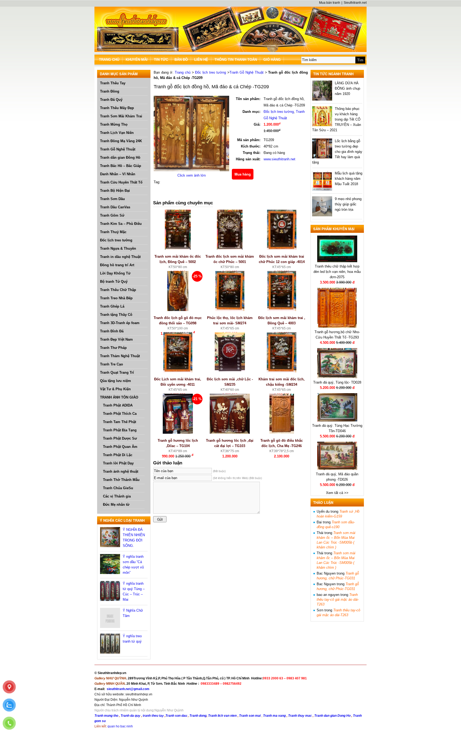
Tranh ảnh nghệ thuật (120, 471)
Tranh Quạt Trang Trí (117, 373)
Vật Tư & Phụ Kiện (115, 389)
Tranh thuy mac (300, 716)
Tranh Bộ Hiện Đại (115, 191)
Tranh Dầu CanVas (115, 207)
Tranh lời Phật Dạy (118, 463)
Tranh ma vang (275, 716)
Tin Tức (161, 60)
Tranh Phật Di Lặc (117, 455)
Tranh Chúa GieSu (118, 488)
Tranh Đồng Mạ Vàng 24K (121, 141)
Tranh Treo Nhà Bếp (116, 298)
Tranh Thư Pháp (113, 348)
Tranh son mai (250, 716)
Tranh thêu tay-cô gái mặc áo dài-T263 (338, 599)
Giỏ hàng (272, 60)
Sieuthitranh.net (355, 3)
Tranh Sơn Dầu (112, 199)
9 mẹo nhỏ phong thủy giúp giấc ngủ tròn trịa (348, 204)
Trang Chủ (109, 60)
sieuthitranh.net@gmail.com (128, 689)
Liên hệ (201, 60)
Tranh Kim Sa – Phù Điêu (121, 224)
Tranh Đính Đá (112, 331)
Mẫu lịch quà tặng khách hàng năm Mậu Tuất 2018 (348, 178)
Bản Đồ (181, 60)
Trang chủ (182, 72)
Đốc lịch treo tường (116, 240)
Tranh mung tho (106, 716)
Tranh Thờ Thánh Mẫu (121, 480)
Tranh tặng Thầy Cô (116, 315)
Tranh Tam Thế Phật (119, 422)
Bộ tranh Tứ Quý (114, 282)
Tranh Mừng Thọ (114, 124)
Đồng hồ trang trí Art (117, 265)
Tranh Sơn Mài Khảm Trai (121, 116)
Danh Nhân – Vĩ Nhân (117, 174)
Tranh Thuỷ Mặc (113, 232)
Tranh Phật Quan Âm (120, 447)
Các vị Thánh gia (117, 496)
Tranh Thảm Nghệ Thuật (120, 356)
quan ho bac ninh (120, 726)
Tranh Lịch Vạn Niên (117, 133)
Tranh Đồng (109, 91)
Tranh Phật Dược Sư (120, 438)
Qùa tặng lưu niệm (115, 381)
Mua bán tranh (329, 3)
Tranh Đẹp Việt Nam (116, 339)
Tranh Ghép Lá (112, 306)
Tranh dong (197, 716)
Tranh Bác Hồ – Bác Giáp (120, 166)
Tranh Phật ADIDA (118, 405)
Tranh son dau (176, 716)
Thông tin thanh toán (235, 60)
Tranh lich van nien (222, 716)
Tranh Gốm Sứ (112, 215)
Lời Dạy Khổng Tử (115, 273)
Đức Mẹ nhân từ (116, 505)
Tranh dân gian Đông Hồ (120, 158)
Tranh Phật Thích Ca (120, 414)
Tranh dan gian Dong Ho (332, 716)
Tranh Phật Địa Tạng (120, 430)
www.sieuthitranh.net (279, 159)
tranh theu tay (153, 716)
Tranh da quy (130, 716)
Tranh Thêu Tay (112, 83)
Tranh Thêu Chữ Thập (118, 290)
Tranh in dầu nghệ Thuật (120, 257)
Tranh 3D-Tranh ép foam (120, 323)
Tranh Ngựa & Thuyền (118, 248)
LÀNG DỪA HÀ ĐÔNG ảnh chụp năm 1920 (347, 88)
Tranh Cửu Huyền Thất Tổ (121, 182)
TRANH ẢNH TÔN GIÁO (119, 397)
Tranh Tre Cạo (111, 364)
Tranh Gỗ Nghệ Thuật (117, 149)
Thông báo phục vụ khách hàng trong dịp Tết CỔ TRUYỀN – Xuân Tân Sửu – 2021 (336, 119)
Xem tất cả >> (337, 493)
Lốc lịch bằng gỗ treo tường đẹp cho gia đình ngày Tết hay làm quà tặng (337, 151)
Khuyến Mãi (137, 60)
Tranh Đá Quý (111, 100)
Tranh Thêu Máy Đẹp (117, 108)
